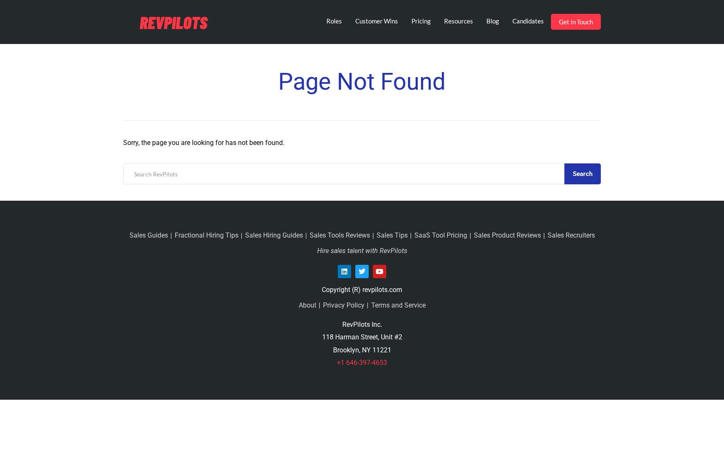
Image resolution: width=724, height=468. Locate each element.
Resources (458, 21)
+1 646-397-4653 (362, 363)
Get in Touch (576, 22)
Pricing (421, 21)
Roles (334, 21)
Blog (492, 21)
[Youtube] (379, 271)
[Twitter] (362, 271)
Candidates (528, 21)
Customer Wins (376, 21)
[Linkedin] (344, 271)
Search (582, 174)
